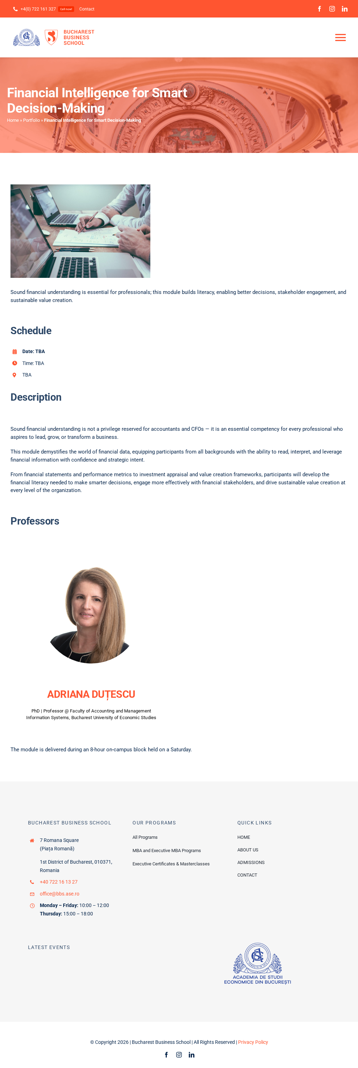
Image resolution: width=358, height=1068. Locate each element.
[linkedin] (345, 9)
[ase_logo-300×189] (257, 945)
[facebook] (319, 9)
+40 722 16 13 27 (59, 882)
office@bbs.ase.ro (59, 894)
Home (13, 120)
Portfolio (31, 120)
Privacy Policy (253, 1042)
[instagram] (332, 9)
